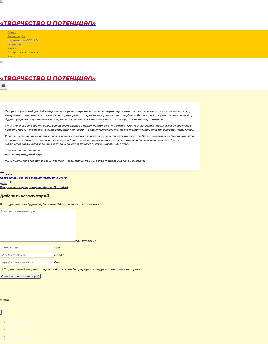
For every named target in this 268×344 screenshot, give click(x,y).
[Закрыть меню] (1, 312)
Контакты (14, 56)
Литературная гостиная (22, 52)
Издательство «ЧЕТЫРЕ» (23, 40)
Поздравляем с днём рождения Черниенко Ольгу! (33, 176)
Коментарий (86, 240)
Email (59, 255)
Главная (11, 32)
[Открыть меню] (3, 85)
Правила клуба (16, 36)
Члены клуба (14, 44)
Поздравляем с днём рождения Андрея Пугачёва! (34, 185)
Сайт (58, 262)
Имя (58, 247)
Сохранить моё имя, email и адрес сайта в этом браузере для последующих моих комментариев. (72, 269)
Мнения (12, 48)
